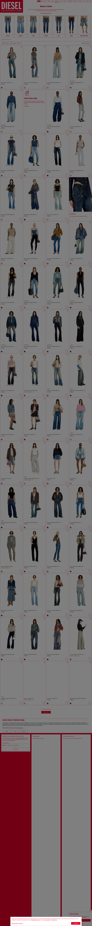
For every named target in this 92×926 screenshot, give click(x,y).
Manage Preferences (35, 919)
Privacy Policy (47, 919)
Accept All (76, 923)
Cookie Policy (54, 919)
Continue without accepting (17, 923)
